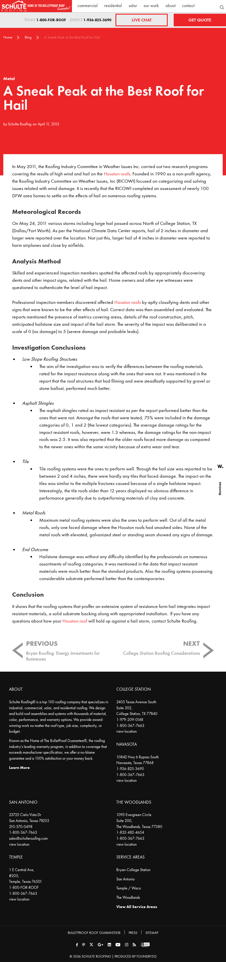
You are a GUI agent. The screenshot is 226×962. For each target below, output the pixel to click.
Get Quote (199, 20)
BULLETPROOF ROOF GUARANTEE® (94, 932)
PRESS (133, 932)
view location (126, 731)
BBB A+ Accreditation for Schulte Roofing (145, 945)
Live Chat (142, 20)
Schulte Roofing (19, 123)
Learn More (19, 767)
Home (7, 37)
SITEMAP (151, 932)
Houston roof (74, 621)
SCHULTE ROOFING (96, 956)
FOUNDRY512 (147, 956)
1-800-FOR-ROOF (51, 20)
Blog (28, 37)
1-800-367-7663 (130, 725)
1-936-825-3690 (97, 20)
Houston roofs (117, 174)
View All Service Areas (136, 906)
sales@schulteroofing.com (28, 838)
